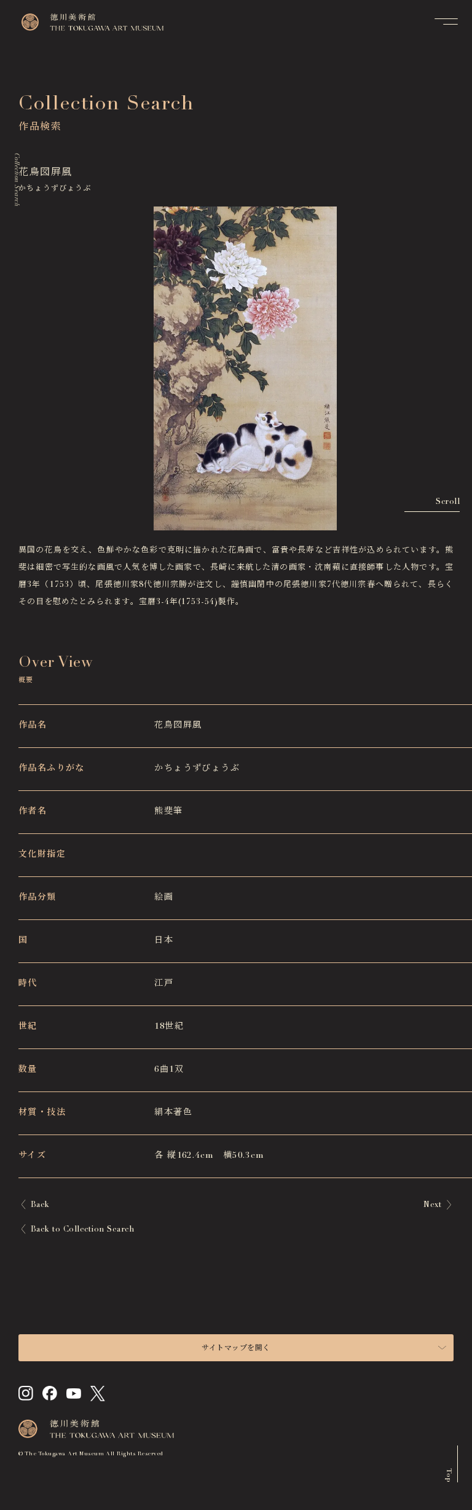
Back (40, 1205)
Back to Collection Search (82, 1230)
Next (432, 1205)
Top (448, 1475)
